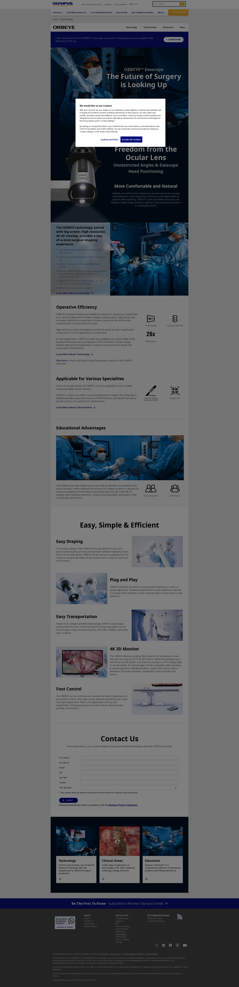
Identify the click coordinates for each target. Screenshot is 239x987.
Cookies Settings (109, 139)
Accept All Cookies (131, 139)
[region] (120, 123)
